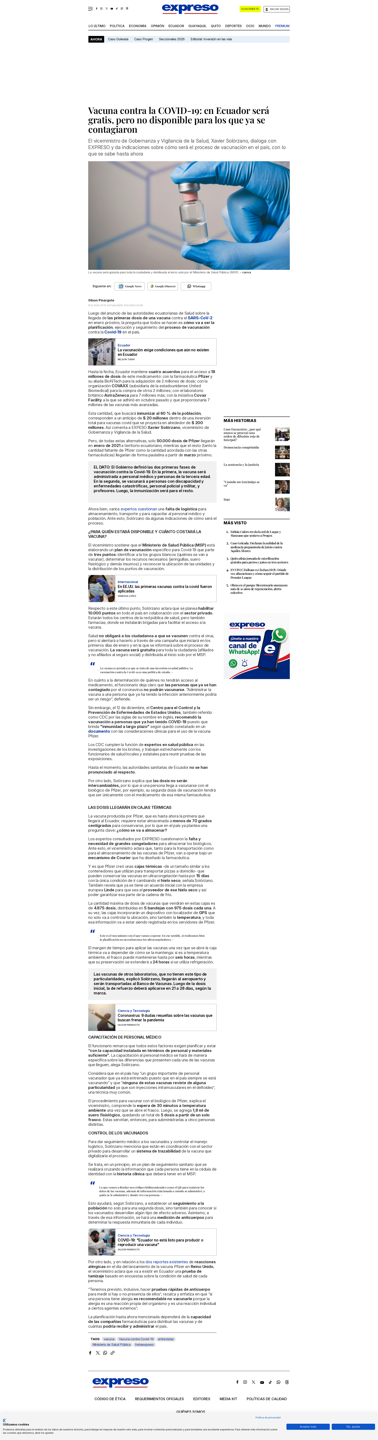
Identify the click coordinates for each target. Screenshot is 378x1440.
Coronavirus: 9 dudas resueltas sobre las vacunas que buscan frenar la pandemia (165, 1017)
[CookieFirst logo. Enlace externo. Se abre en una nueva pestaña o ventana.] (4, 1420)
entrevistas (166, 1339)
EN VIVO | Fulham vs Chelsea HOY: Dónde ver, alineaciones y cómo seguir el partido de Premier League (260, 573)
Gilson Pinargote (101, 300)
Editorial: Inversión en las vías (211, 39)
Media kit (228, 1399)
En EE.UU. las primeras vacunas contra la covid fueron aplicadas (165, 588)
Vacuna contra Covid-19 (136, 1339)
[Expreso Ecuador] (121, 1386)
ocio (250, 26)
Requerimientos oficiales (159, 1399)
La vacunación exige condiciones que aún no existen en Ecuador (163, 352)
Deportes (233, 26)
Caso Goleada (118, 39)
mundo (265, 26)
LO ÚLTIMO (97, 26)
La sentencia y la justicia (241, 464)
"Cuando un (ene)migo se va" (242, 483)
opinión (157, 26)
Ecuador (176, 26)
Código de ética (110, 1399)
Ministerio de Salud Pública (112, 1345)
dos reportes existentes (166, 1262)
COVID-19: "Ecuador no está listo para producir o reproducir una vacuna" (160, 1242)
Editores (201, 1399)
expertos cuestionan (139, 509)
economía (137, 26)
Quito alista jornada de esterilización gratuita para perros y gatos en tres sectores (259, 560)
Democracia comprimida (241, 447)
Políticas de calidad (267, 1399)
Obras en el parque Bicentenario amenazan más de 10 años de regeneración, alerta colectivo (259, 589)
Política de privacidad (268, 1417)
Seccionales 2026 (172, 39)
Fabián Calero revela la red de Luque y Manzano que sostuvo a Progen (256, 533)
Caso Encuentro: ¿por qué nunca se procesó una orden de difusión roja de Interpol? (242, 434)
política (117, 26)
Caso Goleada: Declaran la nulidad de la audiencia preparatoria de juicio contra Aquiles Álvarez (257, 547)
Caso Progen (143, 39)
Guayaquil (197, 26)
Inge (227, 499)
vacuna (109, 1339)
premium (282, 26)
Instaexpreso (144, 1345)
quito (216, 26)
